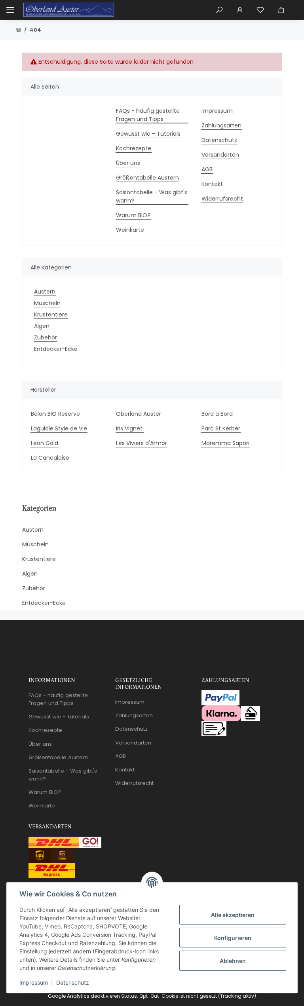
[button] (219, 10)
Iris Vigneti (130, 428)
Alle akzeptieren (233, 914)
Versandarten (220, 155)
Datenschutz (72, 982)
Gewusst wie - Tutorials (148, 134)
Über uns (128, 163)
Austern (44, 292)
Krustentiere (51, 314)
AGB (207, 169)
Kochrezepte (133, 148)
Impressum (33, 982)
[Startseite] (18, 30)
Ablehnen (233, 960)
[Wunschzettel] (260, 10)
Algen (41, 326)
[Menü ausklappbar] (10, 10)
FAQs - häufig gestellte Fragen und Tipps (148, 115)
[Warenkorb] (284, 10)
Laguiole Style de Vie (59, 428)
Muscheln (47, 303)
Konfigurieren (232, 937)
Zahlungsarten (221, 125)
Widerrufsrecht (222, 199)
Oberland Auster (138, 414)
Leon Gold (44, 443)
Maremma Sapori (225, 443)
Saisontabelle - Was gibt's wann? (151, 196)
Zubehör (45, 337)
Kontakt (212, 184)
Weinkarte (130, 230)
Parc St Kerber (220, 428)
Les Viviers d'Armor (141, 443)
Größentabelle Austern (147, 178)
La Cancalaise (50, 458)
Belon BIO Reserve (55, 414)
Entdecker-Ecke (56, 349)
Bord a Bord (217, 414)
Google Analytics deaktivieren (84, 996)
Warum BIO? (133, 215)
